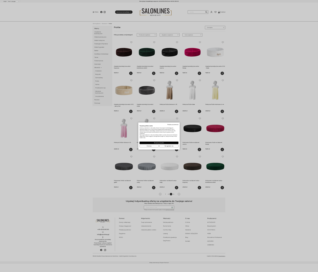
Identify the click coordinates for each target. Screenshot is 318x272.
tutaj (144, 137)
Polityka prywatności (172, 124)
